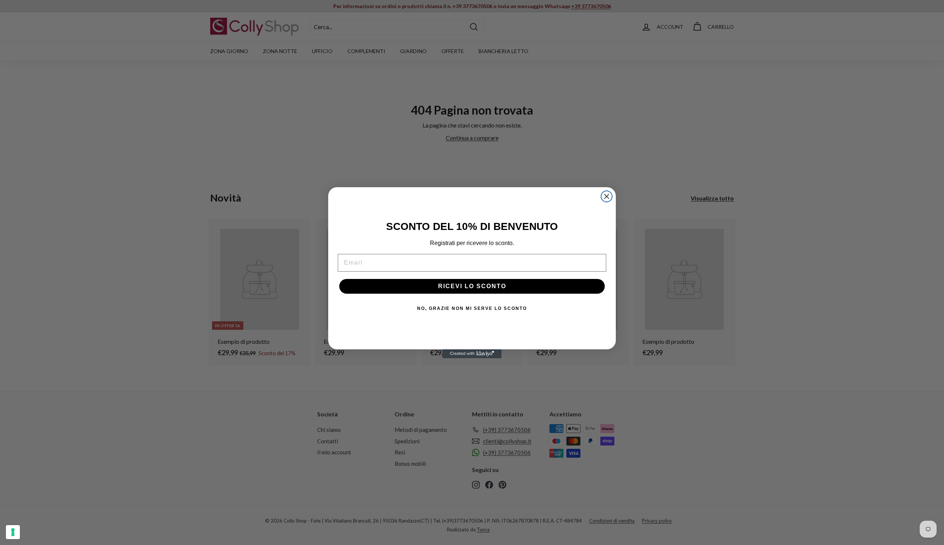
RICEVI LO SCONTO (472, 286)
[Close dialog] (606, 196)
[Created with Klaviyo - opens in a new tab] (472, 353)
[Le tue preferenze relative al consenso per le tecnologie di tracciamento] (13, 532)
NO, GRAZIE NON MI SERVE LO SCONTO (472, 308)
